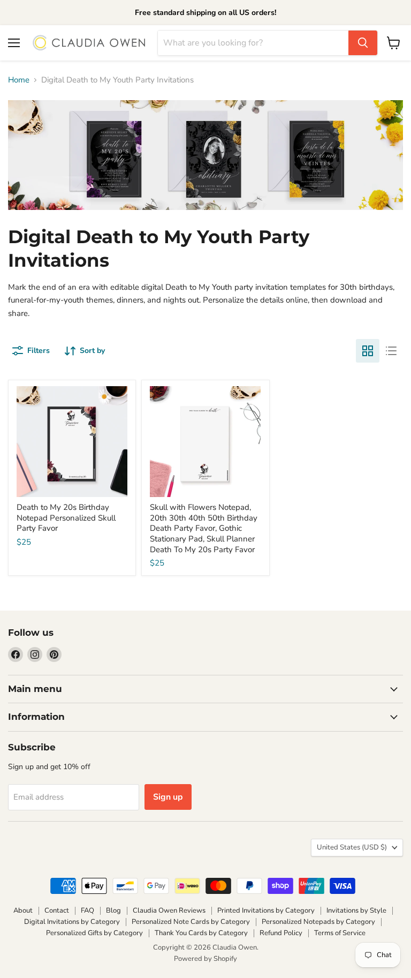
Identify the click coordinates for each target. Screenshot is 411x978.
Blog (113, 910)
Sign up (168, 797)
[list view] (391, 351)
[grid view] (367, 351)
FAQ (87, 910)
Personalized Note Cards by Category (191, 922)
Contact (56, 910)
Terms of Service (340, 933)
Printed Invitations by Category (266, 910)
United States (352, 847)
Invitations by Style (356, 910)
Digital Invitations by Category (72, 922)
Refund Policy (281, 933)
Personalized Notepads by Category (318, 922)
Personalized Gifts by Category (94, 933)
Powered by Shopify (205, 959)
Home (18, 80)
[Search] (362, 43)
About (23, 910)
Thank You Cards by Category (201, 933)
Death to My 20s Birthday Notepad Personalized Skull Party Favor (66, 517)
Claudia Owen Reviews (169, 910)
